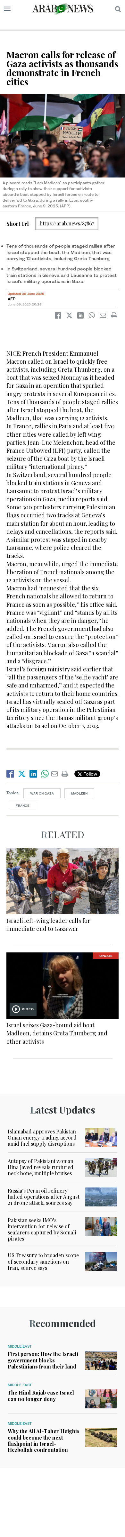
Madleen (79, 793)
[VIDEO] (62, 984)
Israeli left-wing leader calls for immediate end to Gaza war (48, 924)
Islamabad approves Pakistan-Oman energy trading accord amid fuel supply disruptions (43, 1137)
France (22, 805)
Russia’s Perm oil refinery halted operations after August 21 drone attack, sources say (43, 1196)
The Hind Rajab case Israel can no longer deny (41, 1395)
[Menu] (7, 9)
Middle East (20, 1346)
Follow (89, 774)
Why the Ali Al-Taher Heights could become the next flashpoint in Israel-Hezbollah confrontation (43, 1440)
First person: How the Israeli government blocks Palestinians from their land (43, 1360)
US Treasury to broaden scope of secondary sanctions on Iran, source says (43, 1261)
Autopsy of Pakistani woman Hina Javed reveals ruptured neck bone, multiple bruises (40, 1167)
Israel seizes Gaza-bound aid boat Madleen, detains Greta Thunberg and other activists (56, 1033)
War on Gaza (42, 793)
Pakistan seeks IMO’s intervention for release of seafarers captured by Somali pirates (42, 1229)
